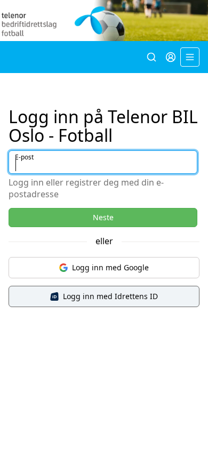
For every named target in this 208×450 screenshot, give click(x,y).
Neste (103, 217)
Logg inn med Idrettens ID (110, 296)
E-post (24, 157)
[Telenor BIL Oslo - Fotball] (104, 20)
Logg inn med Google (110, 267)
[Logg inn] (170, 57)
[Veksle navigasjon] (189, 57)
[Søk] (151, 57)
